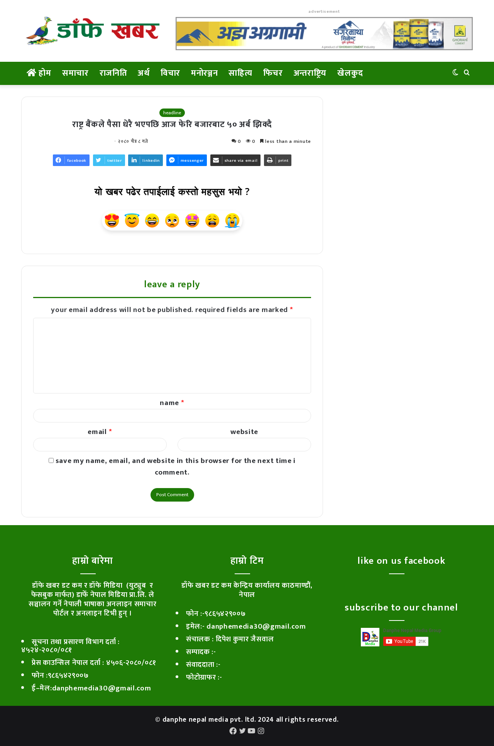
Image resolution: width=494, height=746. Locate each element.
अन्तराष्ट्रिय (310, 73)
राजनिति (113, 73)
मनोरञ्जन (204, 73)
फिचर (273, 73)
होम (44, 73)
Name (172, 403)
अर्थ (143, 73)
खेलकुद (350, 73)
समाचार (75, 73)
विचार (170, 73)
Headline (172, 113)
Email (100, 432)
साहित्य (240, 73)
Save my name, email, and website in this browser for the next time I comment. (176, 466)
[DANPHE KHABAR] (92, 30)
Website (244, 432)
